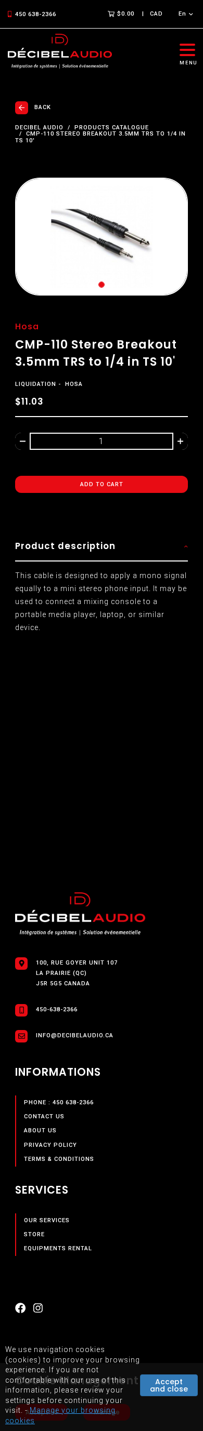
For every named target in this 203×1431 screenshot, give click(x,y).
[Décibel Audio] (60, 52)
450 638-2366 (35, 14)
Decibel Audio (39, 128)
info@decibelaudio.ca (74, 1035)
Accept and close (169, 1385)
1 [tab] (101, 285)
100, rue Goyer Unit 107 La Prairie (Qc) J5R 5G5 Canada (77, 973)
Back (42, 107)
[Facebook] (20, 1310)
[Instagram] (38, 1310)
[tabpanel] (101, 236)
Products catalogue (111, 128)
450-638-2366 (57, 1009)
